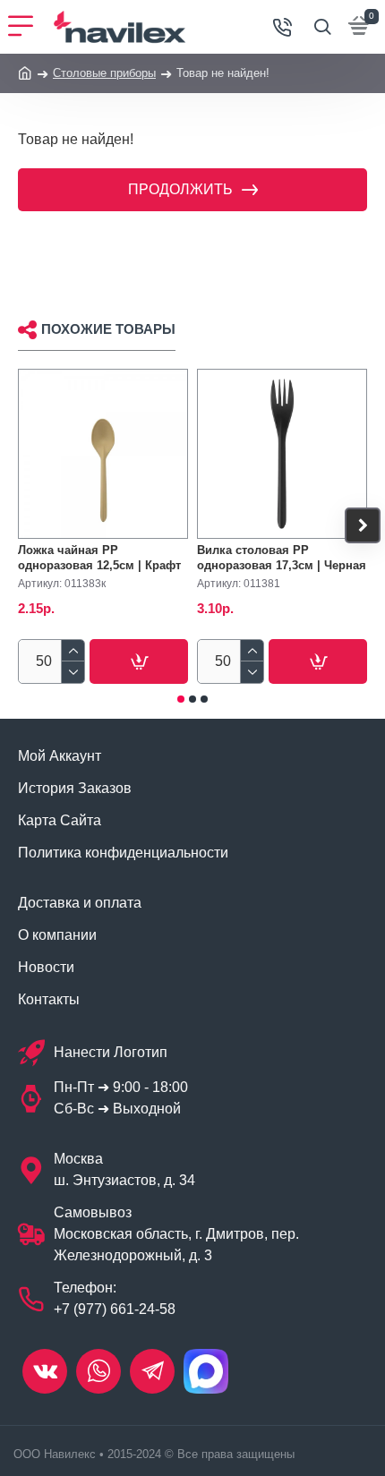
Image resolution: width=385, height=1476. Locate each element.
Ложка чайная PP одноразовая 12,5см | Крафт (99, 557)
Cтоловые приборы (104, 73)
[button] (22, 525)
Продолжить (180, 189)
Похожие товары (108, 329)
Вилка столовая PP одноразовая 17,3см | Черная (281, 557)
